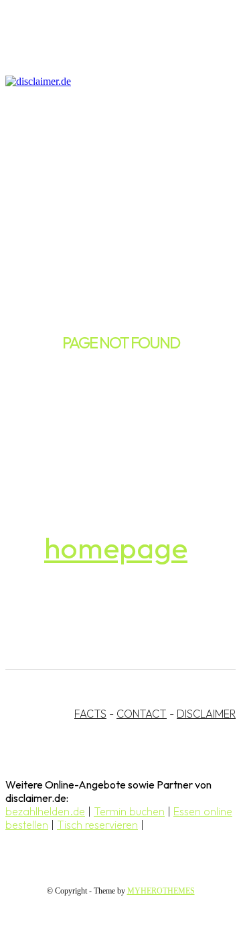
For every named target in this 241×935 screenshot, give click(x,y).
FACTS (90, 713)
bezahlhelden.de (45, 811)
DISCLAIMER (206, 713)
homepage (115, 547)
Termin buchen (129, 811)
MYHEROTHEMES (161, 891)
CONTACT (141, 713)
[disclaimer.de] (107, 82)
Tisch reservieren (97, 824)
